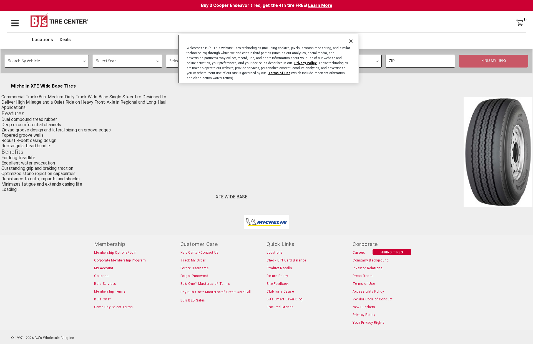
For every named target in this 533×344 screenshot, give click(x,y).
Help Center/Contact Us (199, 253)
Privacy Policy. (305, 63)
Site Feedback (277, 284)
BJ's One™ (103, 299)
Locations (42, 39)
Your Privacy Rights (369, 323)
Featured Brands (280, 307)
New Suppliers (364, 307)
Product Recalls (279, 268)
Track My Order (193, 260)
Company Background (371, 260)
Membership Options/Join (115, 253)
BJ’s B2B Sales (192, 300)
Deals (65, 39)
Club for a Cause (280, 291)
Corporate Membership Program (120, 260)
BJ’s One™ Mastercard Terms (205, 284)
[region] (268, 58)
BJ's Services (105, 284)
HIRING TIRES (392, 252)
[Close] (351, 41)
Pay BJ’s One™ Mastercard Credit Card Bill (215, 292)
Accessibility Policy (368, 291)
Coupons (101, 276)
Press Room (363, 276)
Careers (359, 253)
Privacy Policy (364, 315)
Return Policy (277, 276)
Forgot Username (194, 268)
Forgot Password (194, 276)
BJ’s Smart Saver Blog (284, 299)
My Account (103, 268)
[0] (519, 22)
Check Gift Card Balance (286, 260)
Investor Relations (368, 268)
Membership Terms (109, 291)
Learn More (320, 5)
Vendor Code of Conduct (373, 299)
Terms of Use (364, 284)
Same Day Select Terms (113, 307)
